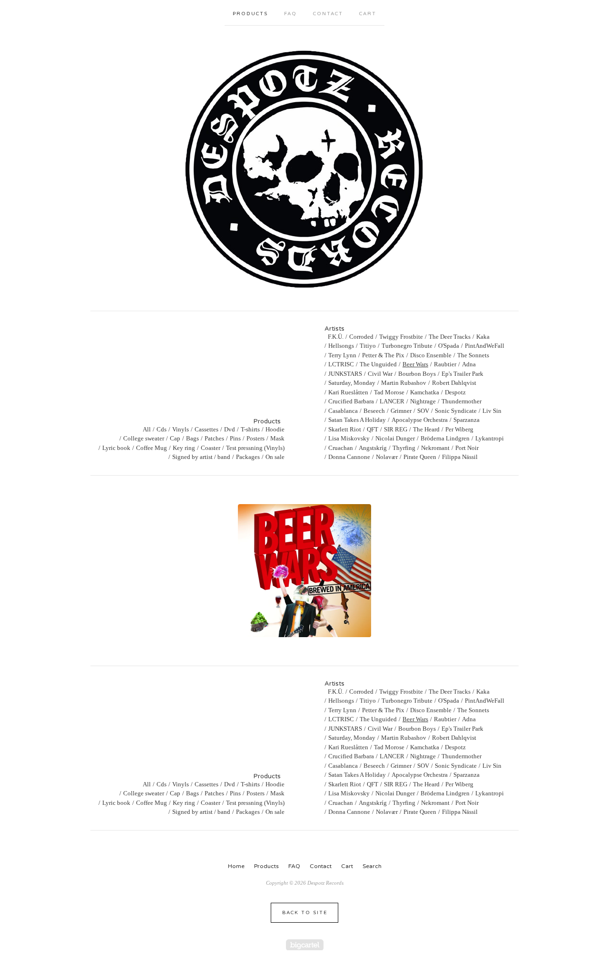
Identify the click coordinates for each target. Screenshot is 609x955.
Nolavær (387, 456)
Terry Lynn (342, 355)
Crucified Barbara (351, 401)
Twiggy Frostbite (401, 336)
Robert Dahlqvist (454, 382)
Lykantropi (489, 438)
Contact (328, 14)
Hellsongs (341, 345)
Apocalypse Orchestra (420, 419)
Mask (277, 438)
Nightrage (423, 401)
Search (372, 866)
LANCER (392, 401)
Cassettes (206, 429)
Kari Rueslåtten (348, 392)
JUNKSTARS (345, 373)
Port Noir (467, 447)
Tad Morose (389, 392)
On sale (275, 456)
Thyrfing (404, 447)
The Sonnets (473, 355)
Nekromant (435, 447)
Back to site (304, 913)
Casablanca (343, 410)
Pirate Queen (419, 456)
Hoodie (275, 429)
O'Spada (448, 345)
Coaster (210, 447)
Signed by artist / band (201, 456)
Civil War (380, 373)
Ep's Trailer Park (462, 373)
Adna (469, 364)
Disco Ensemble (431, 355)
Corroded (361, 336)
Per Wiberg (459, 429)
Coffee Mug (151, 447)
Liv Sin (491, 410)
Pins (235, 438)
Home (236, 866)
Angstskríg (373, 447)
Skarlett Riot (344, 429)
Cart (367, 14)
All (147, 429)
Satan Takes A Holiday (357, 419)
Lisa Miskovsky (349, 438)
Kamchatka (424, 392)
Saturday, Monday (351, 382)
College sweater (143, 438)
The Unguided (378, 364)
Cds (162, 429)
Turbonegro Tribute (407, 345)
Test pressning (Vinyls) (255, 447)
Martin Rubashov (403, 382)
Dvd (229, 429)
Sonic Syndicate (456, 410)
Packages (248, 456)
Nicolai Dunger (395, 438)
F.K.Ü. (336, 336)
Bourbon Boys (417, 373)
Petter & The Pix (383, 355)
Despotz (455, 392)
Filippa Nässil (460, 456)
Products (250, 14)
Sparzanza (466, 419)
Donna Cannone (349, 456)
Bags (192, 438)
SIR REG (395, 429)
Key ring (184, 447)
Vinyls (180, 429)
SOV (423, 410)
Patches (214, 438)
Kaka (483, 336)
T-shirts (250, 429)
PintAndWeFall (484, 345)
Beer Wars (415, 364)
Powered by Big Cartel (305, 944)
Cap (175, 438)
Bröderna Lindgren (445, 438)
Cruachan (340, 447)
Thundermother (461, 401)
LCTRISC (341, 364)
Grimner (401, 410)
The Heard (426, 429)
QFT (372, 429)
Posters (255, 438)
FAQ (290, 14)
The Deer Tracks (450, 336)
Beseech (374, 410)
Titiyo (368, 345)
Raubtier (445, 364)
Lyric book (116, 447)
